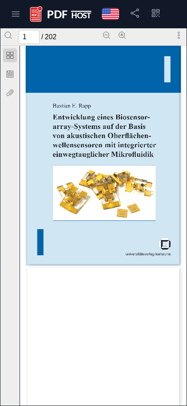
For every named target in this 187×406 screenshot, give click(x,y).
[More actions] (179, 35)
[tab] (10, 56)
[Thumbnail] (10, 55)
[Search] (8, 35)
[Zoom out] (107, 35)
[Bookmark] (10, 74)
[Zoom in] (122, 35)
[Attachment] (10, 93)
